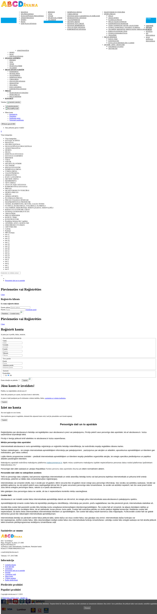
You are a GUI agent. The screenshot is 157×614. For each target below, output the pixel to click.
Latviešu (17, 102)
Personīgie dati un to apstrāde (15, 280)
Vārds (5, 341)
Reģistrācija (13, 114)
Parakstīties (6, 373)
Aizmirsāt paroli (31, 310)
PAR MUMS (9, 567)
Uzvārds (5, 345)
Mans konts (9, 576)
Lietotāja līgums (10, 565)
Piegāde (7, 572)
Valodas (3, 102)
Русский (15, 108)
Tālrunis (5, 353)
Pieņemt (87, 608)
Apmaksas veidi (10, 574)
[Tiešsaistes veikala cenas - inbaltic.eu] (14, 598)
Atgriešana (8, 569)
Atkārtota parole (8, 365)
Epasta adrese (5, 307)
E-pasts (5, 349)
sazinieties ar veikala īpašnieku (55, 398)
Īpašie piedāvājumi (11, 580)
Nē (10, 375)
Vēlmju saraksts (10, 578)
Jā (6, 375)
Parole (3, 310)
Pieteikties (12, 116)
